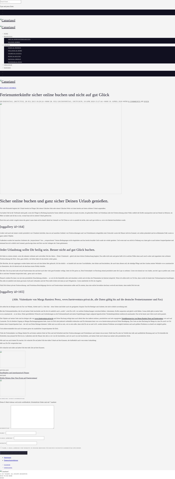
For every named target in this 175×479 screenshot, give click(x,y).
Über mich (8, 64)
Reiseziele (8, 36)
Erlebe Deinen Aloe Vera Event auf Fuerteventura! (18, 378)
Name (2, 433)
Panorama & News (15, 62)
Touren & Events (15, 53)
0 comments (134, 101)
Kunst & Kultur (14, 56)
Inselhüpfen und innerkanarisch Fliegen (14, 373)
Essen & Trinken (14, 47)
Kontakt (7, 67)
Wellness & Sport (15, 50)
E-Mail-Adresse (7, 438)
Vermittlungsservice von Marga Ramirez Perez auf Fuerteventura (142, 318)
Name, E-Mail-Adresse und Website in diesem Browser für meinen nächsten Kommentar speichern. (42, 448)
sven (146, 101)
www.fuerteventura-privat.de (44, 318)
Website (3, 443)
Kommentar (5, 428)
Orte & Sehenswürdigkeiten (19, 39)
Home (6, 33)
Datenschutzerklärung (11, 460)
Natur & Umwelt (14, 59)
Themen (7, 45)
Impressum (7, 457)
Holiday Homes (14, 42)
